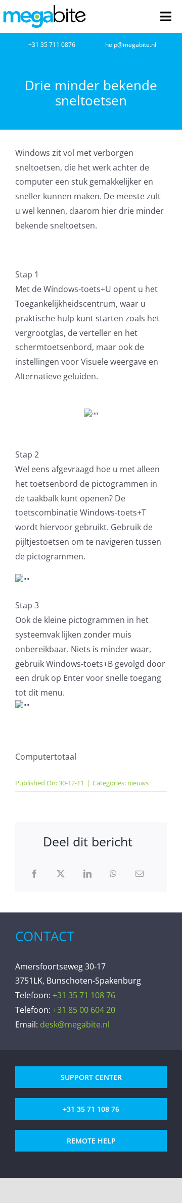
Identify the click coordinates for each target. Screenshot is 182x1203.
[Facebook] (34, 874)
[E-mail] (139, 874)
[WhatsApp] (113, 874)
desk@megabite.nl (75, 1024)
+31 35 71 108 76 (84, 995)
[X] (61, 874)
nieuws (138, 782)
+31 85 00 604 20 (84, 1009)
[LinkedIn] (87, 874)
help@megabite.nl (130, 44)
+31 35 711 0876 (51, 44)
